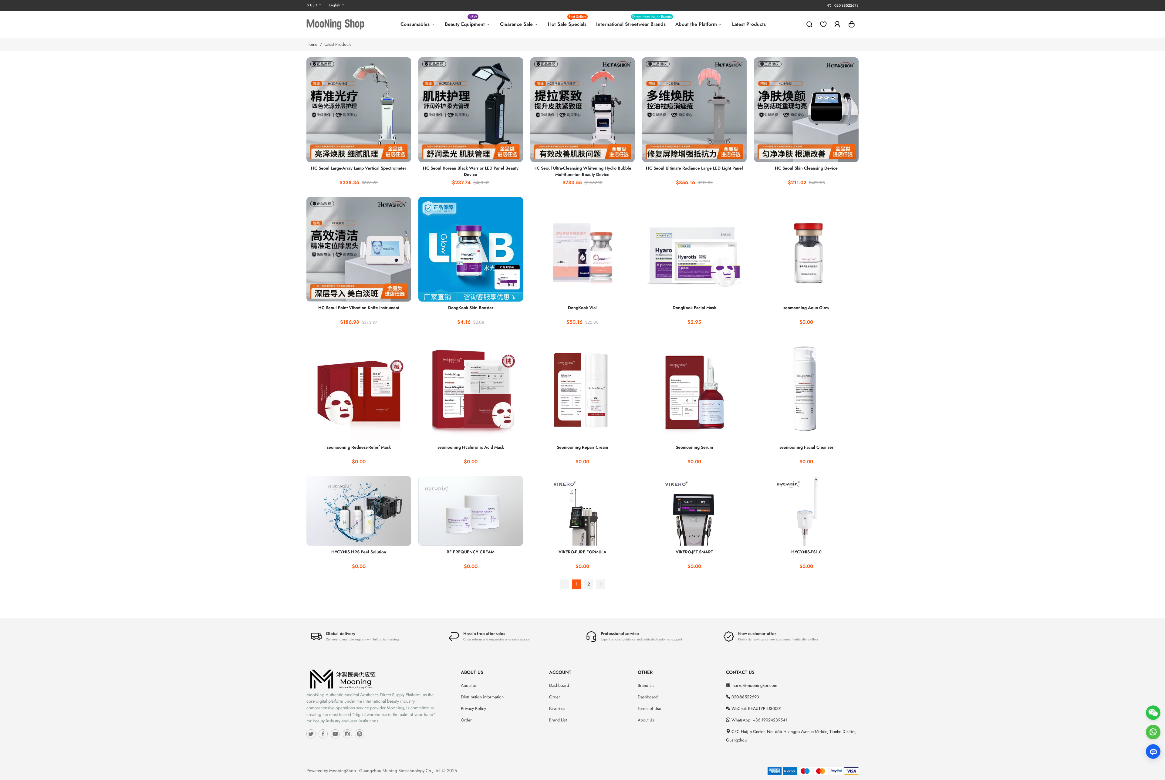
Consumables (415, 24)
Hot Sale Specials (567, 22)
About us (469, 685)
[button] (852, 24)
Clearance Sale (517, 24)
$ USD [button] (312, 5)
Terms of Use (649, 708)
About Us (646, 720)
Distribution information (482, 697)
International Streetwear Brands (633, 22)
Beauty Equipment (465, 22)
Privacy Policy (473, 708)
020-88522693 (744, 697)
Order (466, 720)
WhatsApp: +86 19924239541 (758, 720)
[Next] (600, 584)
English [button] (335, 5)
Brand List (558, 720)
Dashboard (559, 685)
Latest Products (749, 24)
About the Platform (696, 24)
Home (311, 44)
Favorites (557, 708)
